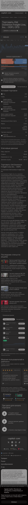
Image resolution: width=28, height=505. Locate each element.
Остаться (14, 502)
